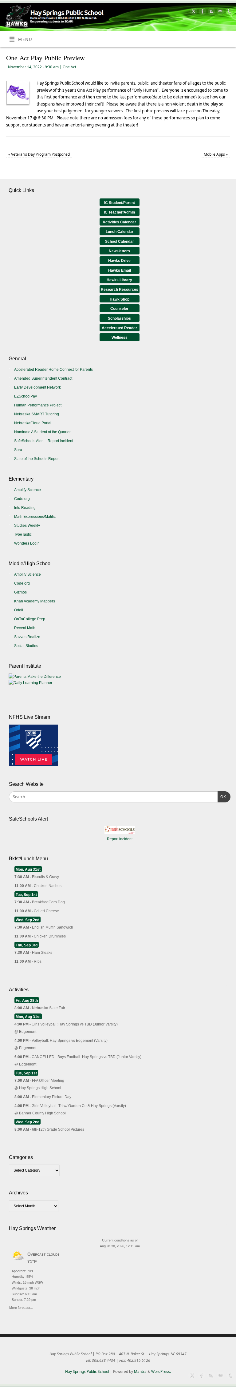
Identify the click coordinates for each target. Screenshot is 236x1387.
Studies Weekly (27, 525)
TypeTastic (23, 534)
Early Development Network (37, 387)
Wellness (120, 337)
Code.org (22, 499)
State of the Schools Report (37, 459)
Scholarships (119, 318)
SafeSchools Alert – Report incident (43, 441)
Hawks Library (119, 280)
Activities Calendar (119, 222)
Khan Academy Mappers (34, 601)
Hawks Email (119, 270)
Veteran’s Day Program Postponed (39, 154)
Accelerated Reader (119, 328)
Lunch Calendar (119, 232)
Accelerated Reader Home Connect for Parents (53, 369)
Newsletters (119, 251)
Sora (18, 450)
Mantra (140, 1371)
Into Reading (25, 508)
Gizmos (20, 592)
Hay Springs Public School (87, 1371)
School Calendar (119, 241)
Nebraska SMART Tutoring (36, 414)
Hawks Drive (119, 260)
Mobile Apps (216, 154)
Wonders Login (27, 543)
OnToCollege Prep (29, 619)
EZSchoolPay (25, 396)
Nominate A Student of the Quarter (42, 432)
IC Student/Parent (119, 203)
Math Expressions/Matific (35, 516)
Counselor (119, 308)
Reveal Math (24, 628)
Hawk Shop (119, 299)
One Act (69, 67)
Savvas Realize (27, 637)
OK (222, 796)
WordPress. (161, 1371)
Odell (18, 610)
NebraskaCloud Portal (32, 423)
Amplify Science (27, 490)
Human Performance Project (37, 405)
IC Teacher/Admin (119, 212)
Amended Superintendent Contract (43, 378)
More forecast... (21, 1307)
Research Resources (119, 289)
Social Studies (26, 646)
